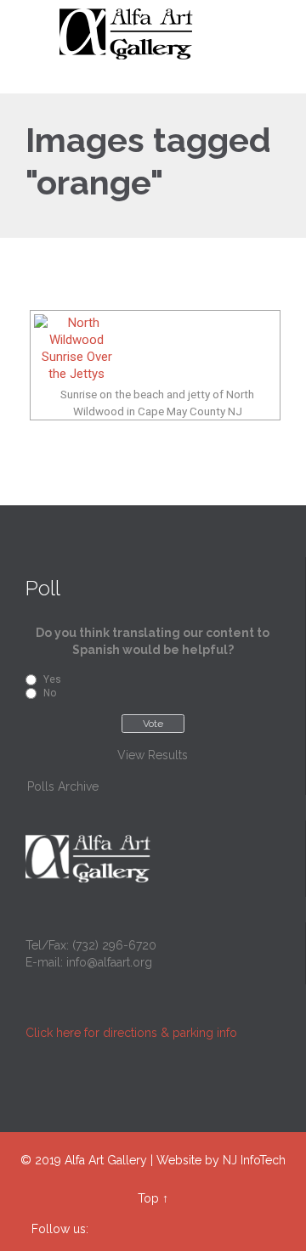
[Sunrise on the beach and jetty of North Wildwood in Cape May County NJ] (155, 348)
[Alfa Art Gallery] (163, 34)
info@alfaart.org (109, 962)
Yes (52, 679)
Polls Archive (63, 786)
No (49, 693)
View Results (152, 755)
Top (148, 1198)
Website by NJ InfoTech (221, 1160)
